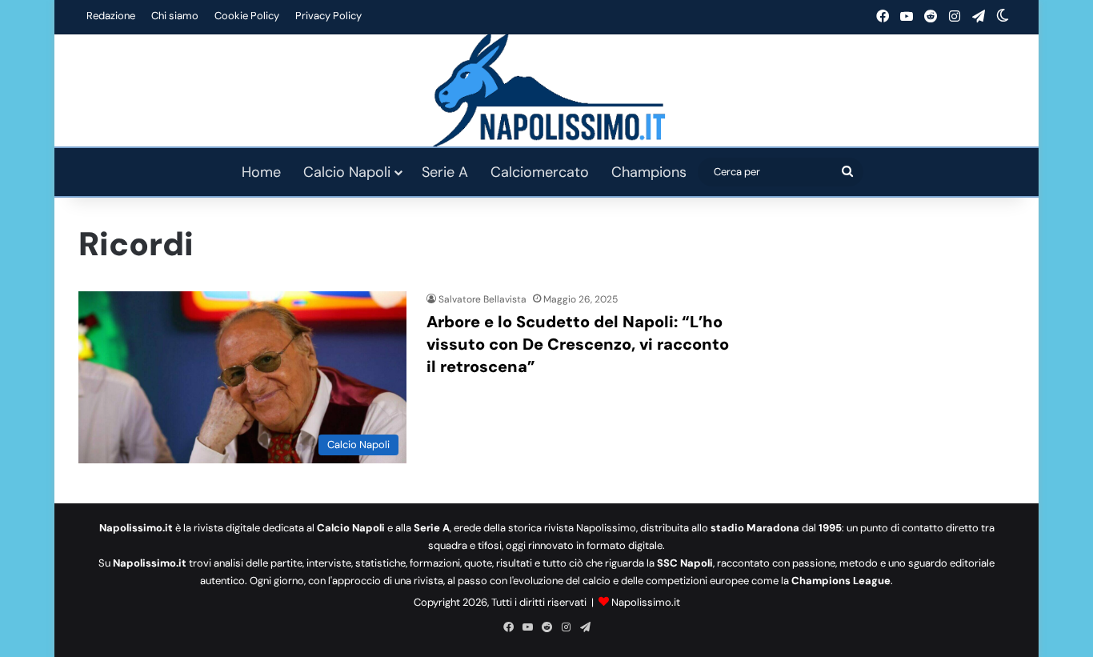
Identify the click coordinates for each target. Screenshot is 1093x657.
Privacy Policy (328, 15)
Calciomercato (539, 172)
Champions (649, 172)
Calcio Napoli (346, 172)
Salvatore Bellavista (482, 299)
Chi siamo (174, 15)
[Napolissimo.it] (546, 90)
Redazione (110, 15)
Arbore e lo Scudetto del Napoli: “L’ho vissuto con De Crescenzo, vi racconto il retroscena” (577, 344)
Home (261, 172)
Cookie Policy (246, 15)
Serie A (445, 172)
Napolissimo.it (645, 602)
